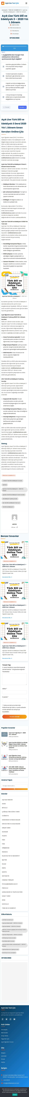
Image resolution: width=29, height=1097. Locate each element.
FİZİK (3, 844)
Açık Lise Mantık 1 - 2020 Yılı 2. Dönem (11, 926)
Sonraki (21, 107)
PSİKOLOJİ (5, 888)
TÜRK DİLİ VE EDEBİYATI (9, 908)
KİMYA (4, 868)
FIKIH (3, 840)
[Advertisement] (14, 981)
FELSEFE (4, 836)
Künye (3, 1059)
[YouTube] (14, 1019)
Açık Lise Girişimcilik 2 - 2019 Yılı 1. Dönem (12, 934)
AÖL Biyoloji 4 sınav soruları (9, 938)
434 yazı (13, 527)
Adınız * (4, 689)
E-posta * (5, 697)
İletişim (3, 1053)
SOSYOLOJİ (5, 904)
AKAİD (4, 804)
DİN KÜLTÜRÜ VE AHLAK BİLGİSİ (11, 824)
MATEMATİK (5, 876)
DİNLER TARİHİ (6, 828)
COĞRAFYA (5, 816)
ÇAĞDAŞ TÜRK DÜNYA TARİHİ (10, 812)
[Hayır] (27, 1092)
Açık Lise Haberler (7, 800)
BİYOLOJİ (4, 808)
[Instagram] (10, 1019)
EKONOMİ (5, 832)
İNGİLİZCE (5, 852)
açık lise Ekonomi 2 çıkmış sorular (10, 949)
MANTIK (4, 872)
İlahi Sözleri (4, 1033)
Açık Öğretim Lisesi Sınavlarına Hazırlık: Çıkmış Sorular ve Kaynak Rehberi (17, 757)
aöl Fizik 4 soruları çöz (7, 919)
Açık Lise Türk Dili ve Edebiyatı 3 (11, 164)
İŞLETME (4, 860)
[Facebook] (2, 1019)
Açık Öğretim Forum (7, 1042)
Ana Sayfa (4, 1030)
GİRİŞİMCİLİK (5, 848)
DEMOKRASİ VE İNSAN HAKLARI (11, 820)
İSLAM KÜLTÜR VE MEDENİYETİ (11, 856)
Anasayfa (4, 10)
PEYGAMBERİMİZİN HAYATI (10, 884)
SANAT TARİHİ (6, 896)
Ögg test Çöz (5, 1039)
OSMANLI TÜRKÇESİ (8, 880)
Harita (3, 1062)
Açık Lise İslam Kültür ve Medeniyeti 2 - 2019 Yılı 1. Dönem (14, 945)
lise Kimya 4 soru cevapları (9, 952)
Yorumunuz (5, 671)
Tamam (15, 1094)
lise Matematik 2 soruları (8, 941)
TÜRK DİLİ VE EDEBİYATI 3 (15, 10)
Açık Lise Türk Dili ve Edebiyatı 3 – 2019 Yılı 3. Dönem (14, 565)
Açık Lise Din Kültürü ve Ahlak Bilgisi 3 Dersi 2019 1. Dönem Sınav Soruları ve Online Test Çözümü (18, 745)
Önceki (7, 107)
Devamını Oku (6, 577)
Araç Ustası (4, 1036)
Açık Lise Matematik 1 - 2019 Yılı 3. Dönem (12, 923)
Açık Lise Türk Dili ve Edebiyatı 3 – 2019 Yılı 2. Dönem (14, 647)
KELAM (4, 864)
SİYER (3, 900)
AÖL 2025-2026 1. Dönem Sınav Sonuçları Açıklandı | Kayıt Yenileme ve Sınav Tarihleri (17, 769)
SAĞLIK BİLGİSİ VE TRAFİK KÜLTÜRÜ (12, 892)
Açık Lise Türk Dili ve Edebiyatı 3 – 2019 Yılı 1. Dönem (14, 606)
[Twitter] (6, 1019)
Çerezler (3, 1056)
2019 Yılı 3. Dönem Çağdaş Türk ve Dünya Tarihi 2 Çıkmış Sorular (14, 930)
